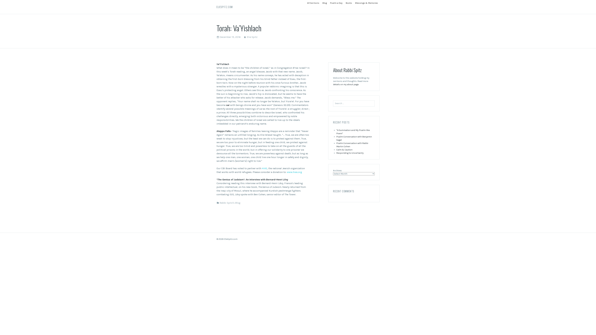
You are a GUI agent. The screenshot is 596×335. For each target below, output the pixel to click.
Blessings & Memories (366, 3)
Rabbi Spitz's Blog (230, 202)
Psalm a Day (336, 3)
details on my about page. (346, 84)
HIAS (264, 168)
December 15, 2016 (230, 37)
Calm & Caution (344, 149)
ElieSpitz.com (225, 7)
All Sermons (313, 3)
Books (349, 3)
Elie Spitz (252, 37)
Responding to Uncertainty (350, 153)
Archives (337, 170)
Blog (324, 3)
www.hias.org (294, 172)
